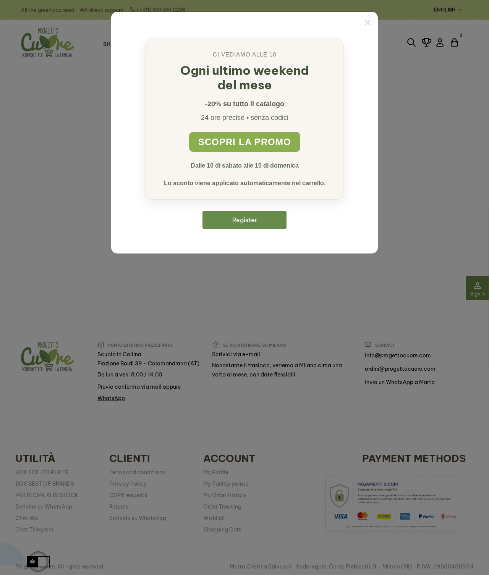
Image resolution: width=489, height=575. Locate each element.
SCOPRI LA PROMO (244, 142)
